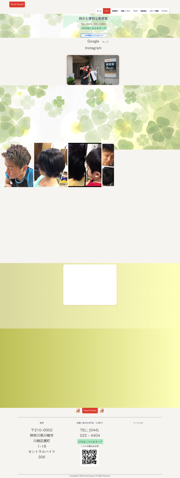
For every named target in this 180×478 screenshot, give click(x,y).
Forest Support (17, 4)
